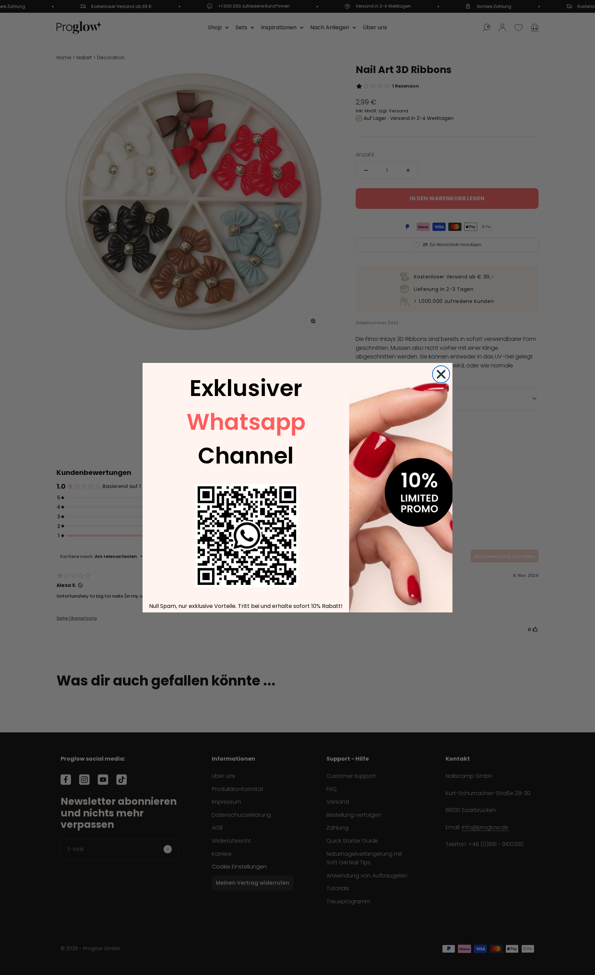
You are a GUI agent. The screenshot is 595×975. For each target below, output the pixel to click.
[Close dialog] (441, 374)
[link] (247, 535)
